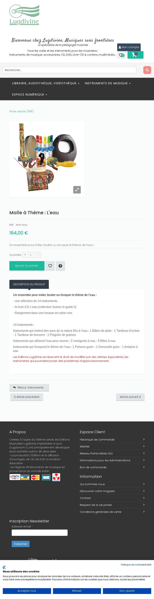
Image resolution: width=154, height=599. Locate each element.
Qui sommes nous (92, 484)
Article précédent (28, 397)
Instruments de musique (107, 83)
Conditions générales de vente (100, 512)
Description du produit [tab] (29, 284)
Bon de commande (93, 467)
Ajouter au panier (26, 265)
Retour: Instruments (31, 387)
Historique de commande (97, 439)
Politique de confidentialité (136, 564)
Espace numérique (28, 94)
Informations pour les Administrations (105, 460)
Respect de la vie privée (96, 505)
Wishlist (85, 446)
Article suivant (129, 397)
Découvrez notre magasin (97, 491)
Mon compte (130, 47)
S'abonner (20, 544)
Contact (85, 498)
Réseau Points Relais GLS (96, 453)
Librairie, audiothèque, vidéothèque (45, 83)
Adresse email (22, 526)
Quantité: (15, 255)
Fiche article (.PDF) (21, 111)
